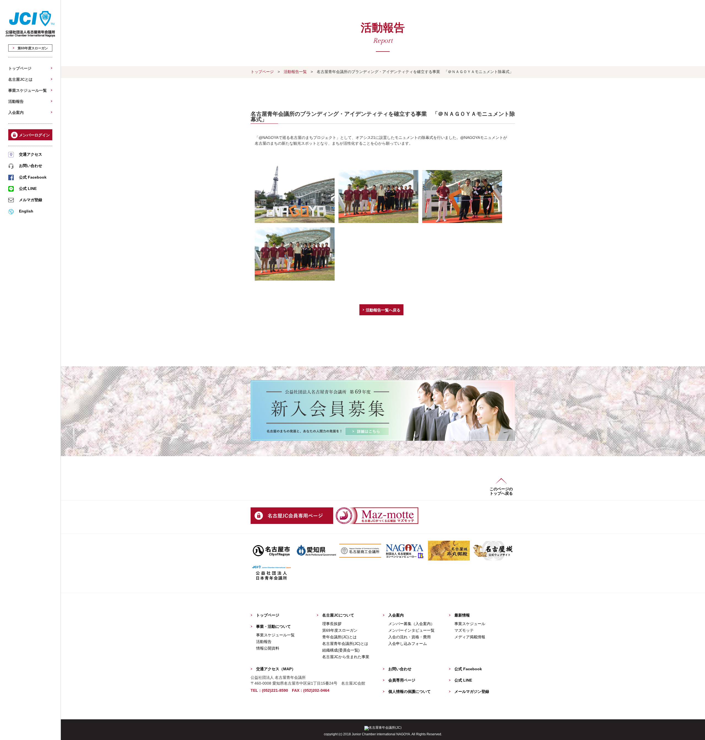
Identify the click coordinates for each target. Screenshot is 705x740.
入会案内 (16, 112)
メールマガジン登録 (471, 691)
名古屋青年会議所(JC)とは (345, 643)
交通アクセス (30, 154)
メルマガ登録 (30, 200)
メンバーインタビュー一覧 (411, 630)
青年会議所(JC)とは (339, 637)
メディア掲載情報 (469, 637)
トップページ (19, 68)
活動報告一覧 (295, 71)
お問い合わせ (30, 165)
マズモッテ (464, 630)
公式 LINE (28, 188)
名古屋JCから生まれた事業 (345, 657)
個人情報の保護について (409, 691)
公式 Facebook (33, 177)
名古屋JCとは (20, 79)
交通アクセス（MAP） (275, 669)
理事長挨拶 (331, 623)
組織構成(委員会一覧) (341, 650)
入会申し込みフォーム (407, 643)
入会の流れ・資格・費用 (409, 637)
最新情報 (462, 615)
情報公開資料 (267, 648)
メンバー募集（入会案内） (411, 623)
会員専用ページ (401, 680)
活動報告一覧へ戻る (383, 310)
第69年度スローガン (31, 48)
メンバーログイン (34, 135)
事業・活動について (273, 626)
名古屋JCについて (338, 615)
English (26, 211)
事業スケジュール (469, 623)
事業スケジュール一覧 (27, 90)
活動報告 (16, 101)
